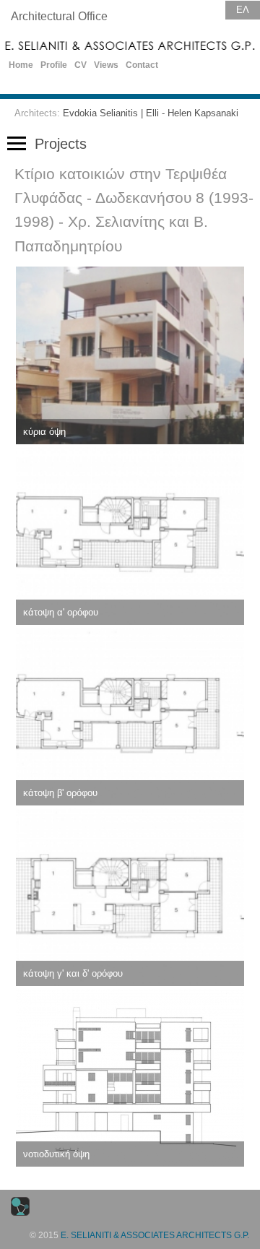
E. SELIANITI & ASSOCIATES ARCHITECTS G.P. (155, 1235)
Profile (53, 65)
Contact (142, 65)
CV (80, 65)
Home (21, 65)
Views (106, 65)
